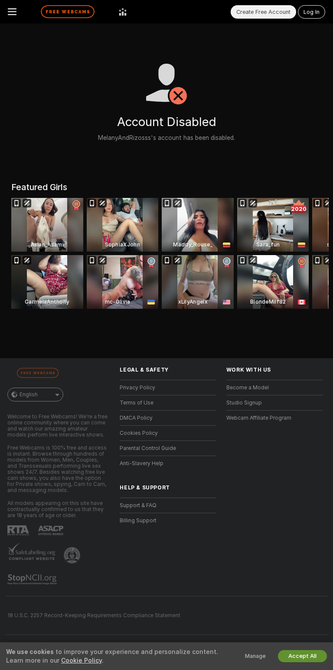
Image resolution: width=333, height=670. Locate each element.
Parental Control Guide (148, 448)
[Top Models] (122, 11)
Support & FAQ (138, 505)
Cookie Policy (81, 660)
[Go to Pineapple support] (73, 555)
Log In (312, 12)
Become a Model (247, 388)
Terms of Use (136, 403)
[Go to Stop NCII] (33, 579)
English (29, 395)
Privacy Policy (137, 388)
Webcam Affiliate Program (258, 418)
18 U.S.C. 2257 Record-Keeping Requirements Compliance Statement (93, 615)
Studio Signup (244, 403)
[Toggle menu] (12, 11)
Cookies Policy (139, 433)
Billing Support (138, 521)
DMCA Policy (136, 418)
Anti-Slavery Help (141, 463)
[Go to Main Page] (67, 11)
